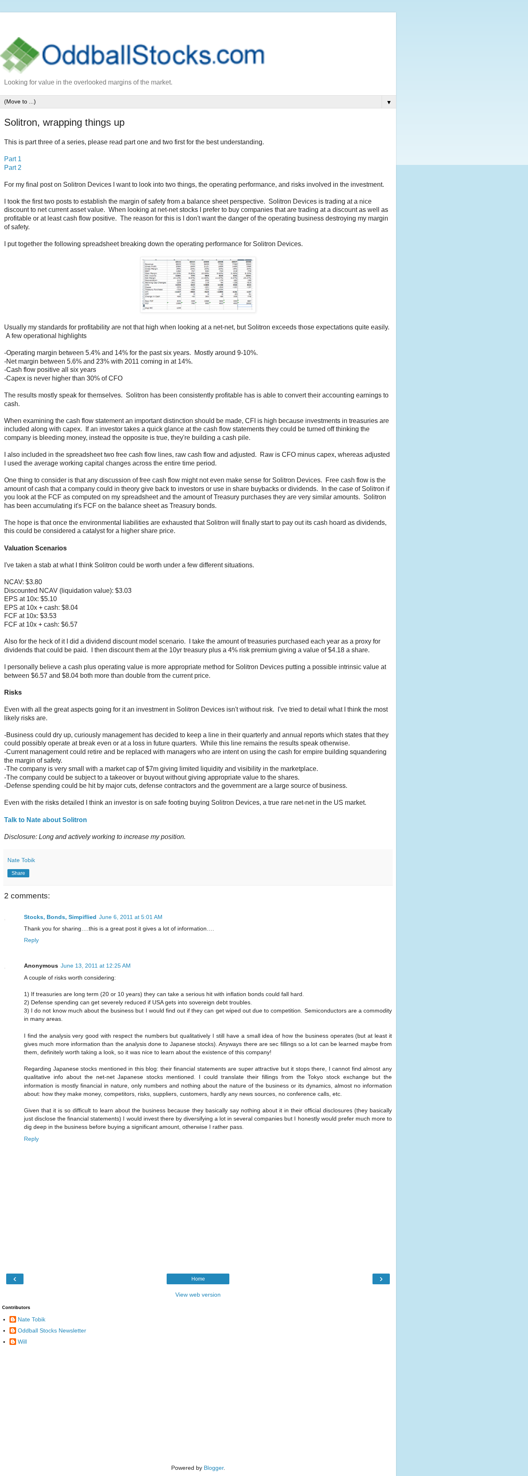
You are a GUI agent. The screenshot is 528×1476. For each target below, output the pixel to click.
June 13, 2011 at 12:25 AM (96, 965)
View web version (198, 1294)
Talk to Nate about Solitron (45, 819)
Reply (31, 940)
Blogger (214, 1467)
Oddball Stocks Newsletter (52, 1330)
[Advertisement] (198, 22)
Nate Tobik (31, 1319)
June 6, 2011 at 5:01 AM (131, 917)
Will (22, 1341)
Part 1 (12, 158)
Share (18, 873)
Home (198, 1279)
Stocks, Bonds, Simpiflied (60, 917)
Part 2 (12, 167)
